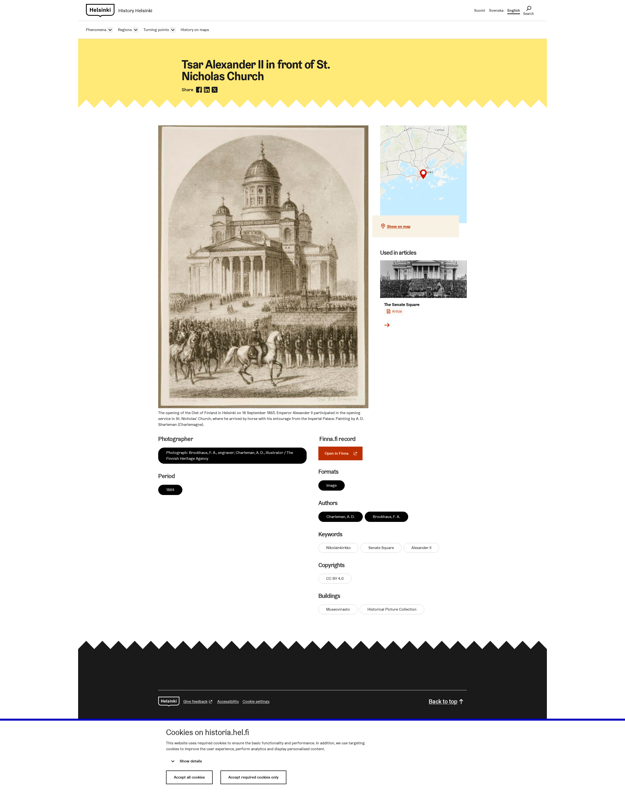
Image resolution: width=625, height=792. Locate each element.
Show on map (398, 226)
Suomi (479, 10)
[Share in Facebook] (199, 90)
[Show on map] (423, 174)
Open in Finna (344, 453)
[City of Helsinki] (168, 701)
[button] (423, 174)
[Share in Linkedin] (207, 90)
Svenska (496, 10)
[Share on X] (215, 90)
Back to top (443, 701)
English (513, 10)
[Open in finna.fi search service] (263, 406)
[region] (423, 174)
